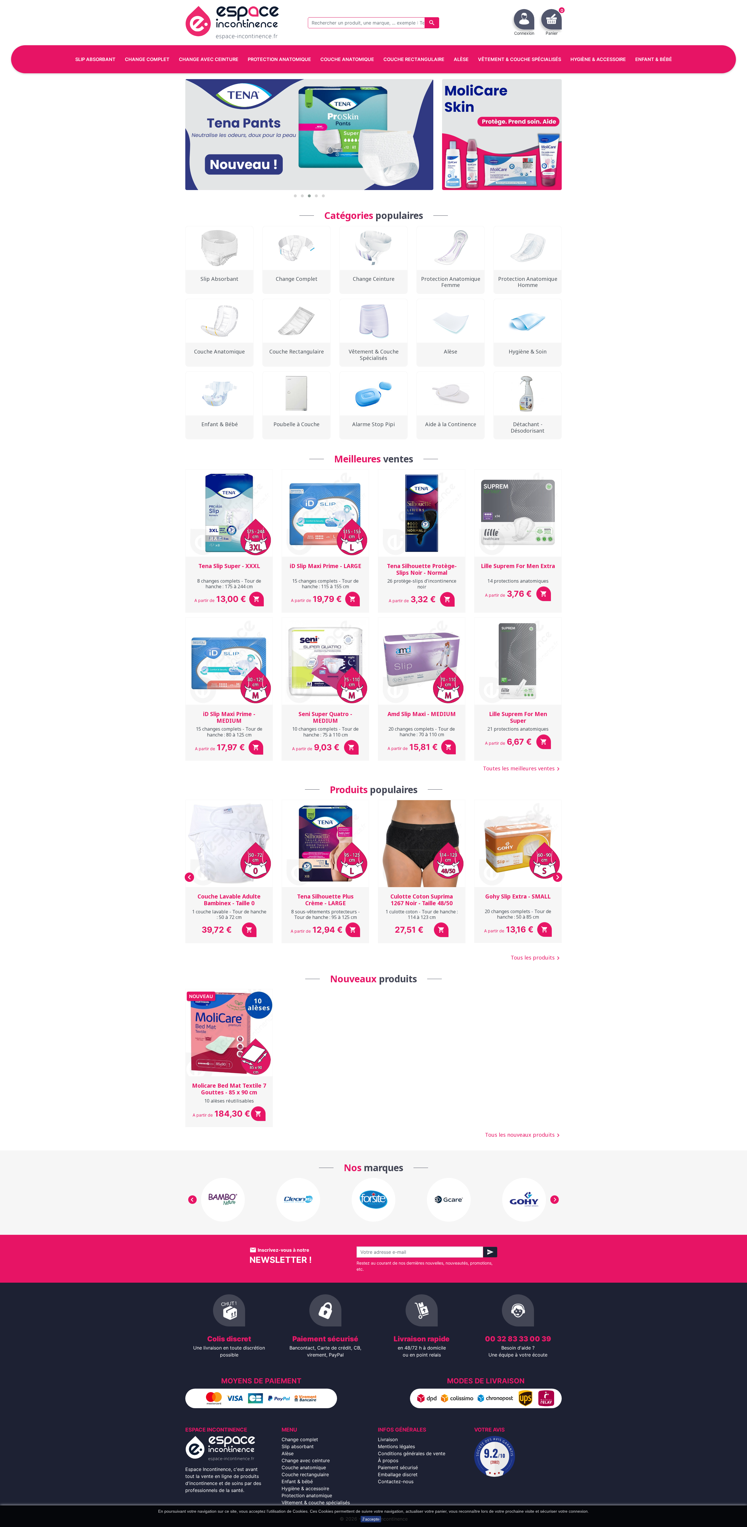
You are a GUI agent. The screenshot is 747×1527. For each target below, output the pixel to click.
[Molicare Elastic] (309, 134)
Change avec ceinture (306, 1460)
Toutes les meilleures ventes (522, 768)
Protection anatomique (307, 1495)
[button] (295, 196)
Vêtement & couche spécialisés (316, 1502)
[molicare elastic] (502, 134)
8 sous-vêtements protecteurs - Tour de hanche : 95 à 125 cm (325, 914)
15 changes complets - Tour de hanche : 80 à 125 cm (229, 732)
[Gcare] (298, 1200)
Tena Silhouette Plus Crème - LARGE (325, 900)
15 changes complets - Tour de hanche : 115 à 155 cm (325, 584)
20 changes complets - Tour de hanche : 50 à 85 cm (518, 914)
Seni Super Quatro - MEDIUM (325, 717)
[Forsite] (223, 1200)
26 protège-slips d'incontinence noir (421, 584)
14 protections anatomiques (518, 581)
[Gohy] (373, 1200)
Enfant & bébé (297, 1481)
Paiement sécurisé (398, 1467)
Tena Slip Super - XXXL (229, 566)
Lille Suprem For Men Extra (518, 566)
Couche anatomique (304, 1467)
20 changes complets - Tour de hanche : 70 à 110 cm (421, 732)
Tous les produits (536, 958)
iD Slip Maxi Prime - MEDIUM (229, 717)
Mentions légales (396, 1446)
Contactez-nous (395, 1481)
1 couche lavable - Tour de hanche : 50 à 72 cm (229, 914)
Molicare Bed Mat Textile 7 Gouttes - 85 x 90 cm (229, 1089)
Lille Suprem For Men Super (518, 717)
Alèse (288, 1453)
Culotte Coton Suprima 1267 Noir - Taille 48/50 (421, 900)
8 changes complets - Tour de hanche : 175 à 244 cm (229, 584)
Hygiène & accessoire (305, 1488)
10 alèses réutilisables (229, 1101)
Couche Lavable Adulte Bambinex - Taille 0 (229, 900)
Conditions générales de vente (411, 1453)
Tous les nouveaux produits (523, 1135)
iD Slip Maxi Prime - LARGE (325, 566)
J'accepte (371, 1519)
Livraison (388, 1439)
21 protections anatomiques (518, 729)
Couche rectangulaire (305, 1474)
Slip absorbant (298, 1446)
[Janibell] (524, 1200)
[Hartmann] (448, 1200)
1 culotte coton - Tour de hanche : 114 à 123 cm (421, 914)
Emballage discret (398, 1474)
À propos (388, 1460)
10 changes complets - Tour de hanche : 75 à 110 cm (325, 732)
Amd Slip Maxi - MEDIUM (422, 714)
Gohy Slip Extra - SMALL (518, 896)
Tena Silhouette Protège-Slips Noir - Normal (422, 569)
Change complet (300, 1439)
